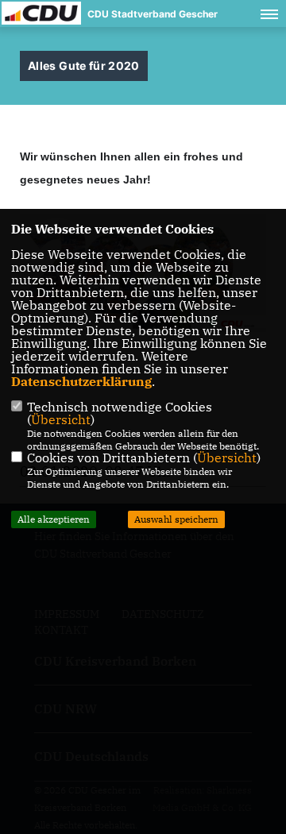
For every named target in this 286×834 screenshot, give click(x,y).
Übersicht (61, 419)
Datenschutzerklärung (81, 381)
